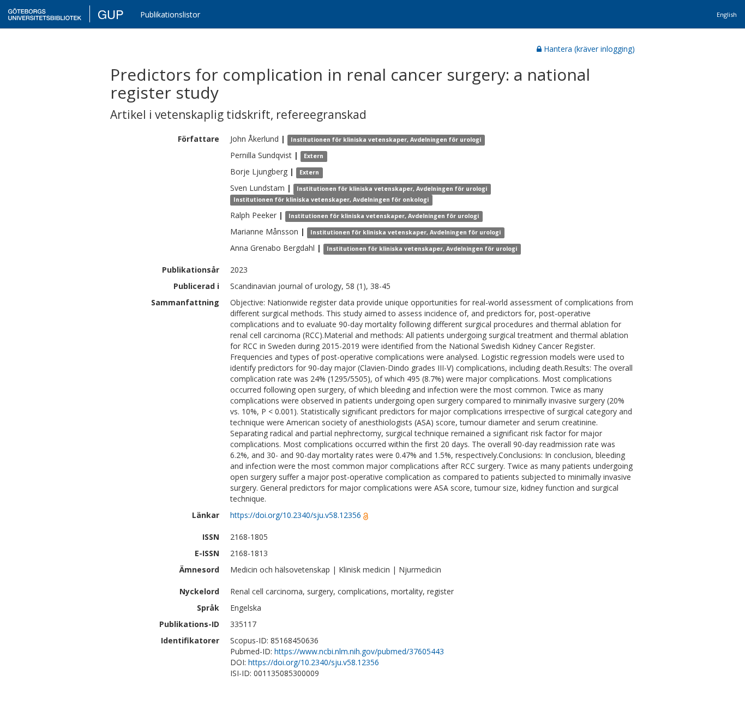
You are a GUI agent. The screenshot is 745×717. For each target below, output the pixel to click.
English (727, 14)
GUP (111, 13)
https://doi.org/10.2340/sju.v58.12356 (295, 515)
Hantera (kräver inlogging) (589, 49)
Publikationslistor (170, 14)
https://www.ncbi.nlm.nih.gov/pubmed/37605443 (359, 651)
